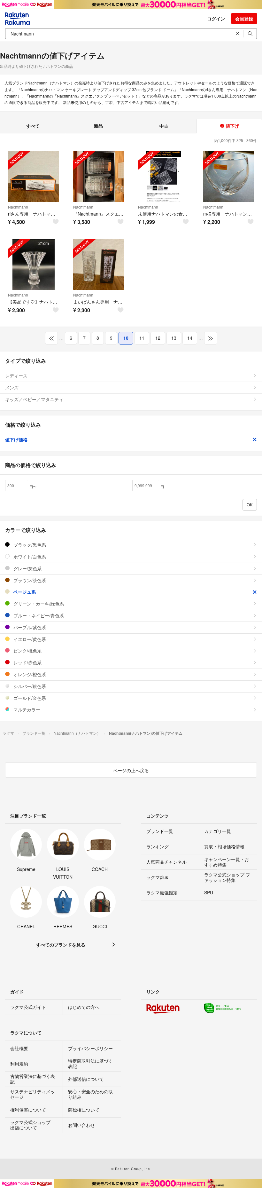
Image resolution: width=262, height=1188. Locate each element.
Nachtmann (18, 207)
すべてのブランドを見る (60, 944)
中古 (163, 126)
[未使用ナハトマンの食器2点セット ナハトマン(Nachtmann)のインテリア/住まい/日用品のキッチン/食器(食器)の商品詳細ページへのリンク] (163, 176)
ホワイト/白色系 (29, 556)
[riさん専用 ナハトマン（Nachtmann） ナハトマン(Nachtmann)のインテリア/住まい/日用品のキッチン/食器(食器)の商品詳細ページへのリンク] (33, 176)
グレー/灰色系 (27, 568)
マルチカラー (26, 709)
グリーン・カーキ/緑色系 (38, 603)
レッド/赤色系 (27, 662)
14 (189, 338)
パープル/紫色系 (29, 627)
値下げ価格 (16, 439)
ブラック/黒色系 (29, 545)
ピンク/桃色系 (27, 650)
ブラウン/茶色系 (29, 580)
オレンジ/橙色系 (29, 674)
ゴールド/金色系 (29, 698)
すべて (33, 126)
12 (157, 338)
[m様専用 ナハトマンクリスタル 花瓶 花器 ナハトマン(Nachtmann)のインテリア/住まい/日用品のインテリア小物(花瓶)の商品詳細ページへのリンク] (228, 176)
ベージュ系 (24, 592)
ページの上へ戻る (131, 770)
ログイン (216, 18)
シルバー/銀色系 (29, 686)
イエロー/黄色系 (29, 639)
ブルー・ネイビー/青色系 (38, 615)
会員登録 (244, 18)
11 (141, 338)
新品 (98, 126)
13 (173, 338)
